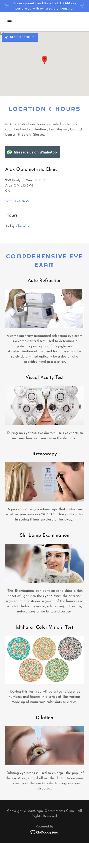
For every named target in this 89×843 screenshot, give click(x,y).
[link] (44, 832)
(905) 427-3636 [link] (17, 201)
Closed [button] (21, 226)
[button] (14, 21)
